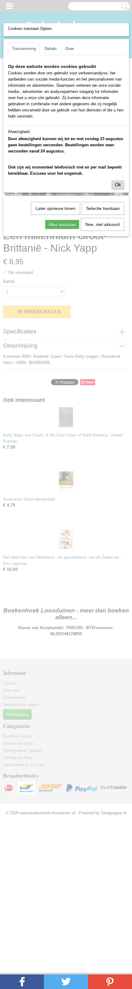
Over (69, 48)
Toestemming (24, 48)
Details (51, 48)
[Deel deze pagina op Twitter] (66, 981)
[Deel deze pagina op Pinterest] (110, 981)
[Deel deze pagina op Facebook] (22, 981)
